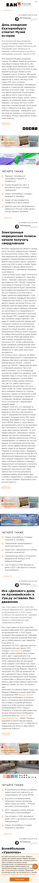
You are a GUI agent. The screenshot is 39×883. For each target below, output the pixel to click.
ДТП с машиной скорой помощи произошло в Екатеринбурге (19, 811)
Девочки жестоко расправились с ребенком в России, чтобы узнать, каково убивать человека (20, 209)
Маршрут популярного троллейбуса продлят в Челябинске (15, 178)
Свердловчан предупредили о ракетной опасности (18, 545)
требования (15, 651)
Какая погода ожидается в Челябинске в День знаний (17, 201)
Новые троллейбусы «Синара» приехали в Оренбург (18, 195)
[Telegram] (30, 128)
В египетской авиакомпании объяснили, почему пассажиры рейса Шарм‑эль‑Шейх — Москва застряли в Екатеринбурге (20, 802)
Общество (6, 123)
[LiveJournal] (36, 128)
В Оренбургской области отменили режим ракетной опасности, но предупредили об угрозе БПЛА (21, 792)
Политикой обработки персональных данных (19, 874)
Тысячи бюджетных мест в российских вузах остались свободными (17, 187)
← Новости (7, 10)
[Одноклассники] (27, 128)
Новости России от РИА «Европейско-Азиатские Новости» (13, 5)
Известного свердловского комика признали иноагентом (21, 551)
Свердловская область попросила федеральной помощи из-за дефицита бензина (20, 558)
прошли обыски (26, 695)
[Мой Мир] (33, 128)
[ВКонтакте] (24, 128)
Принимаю (19, 879)
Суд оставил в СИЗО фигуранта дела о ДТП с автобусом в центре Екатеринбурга (20, 567)
